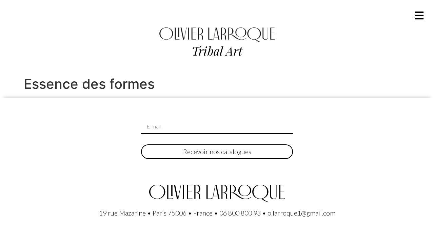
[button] (419, 15)
